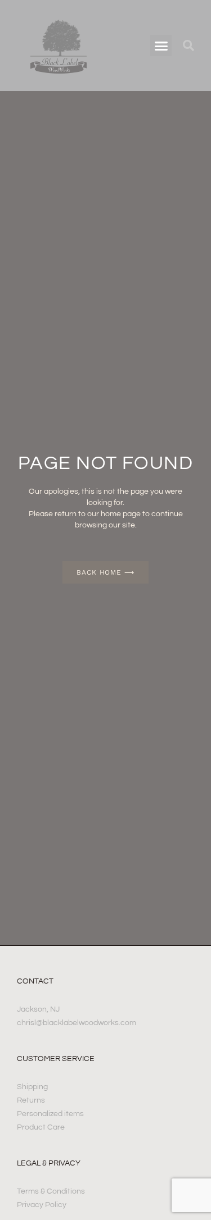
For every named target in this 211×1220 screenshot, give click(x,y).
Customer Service (56, 1059)
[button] (161, 45)
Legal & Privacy (48, 1163)
